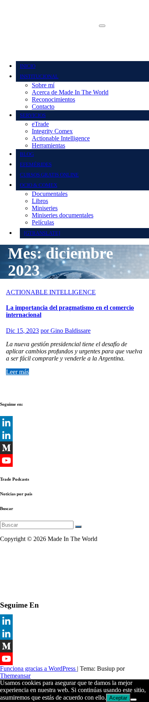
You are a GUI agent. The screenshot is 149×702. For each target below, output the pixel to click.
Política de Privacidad (27, 565)
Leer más (17, 371)
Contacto (43, 106)
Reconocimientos (53, 99)
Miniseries (45, 208)
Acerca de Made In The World (70, 92)
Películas (43, 222)
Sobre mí (43, 85)
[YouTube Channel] (74, 460)
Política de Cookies (24, 579)
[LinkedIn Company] (74, 435)
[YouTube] (74, 658)
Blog (27, 154)
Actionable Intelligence (61, 138)
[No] (133, 699)
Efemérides (36, 164)
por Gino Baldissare (66, 330)
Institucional (39, 76)
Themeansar (15, 675)
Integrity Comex (52, 131)
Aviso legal (14, 552)
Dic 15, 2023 (22, 330)
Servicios (33, 115)
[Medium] (74, 447)
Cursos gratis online (49, 175)
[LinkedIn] (74, 422)
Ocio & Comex (38, 185)
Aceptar (118, 698)
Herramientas (48, 145)
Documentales (50, 193)
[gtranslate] (42, 233)
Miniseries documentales (62, 215)
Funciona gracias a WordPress (38, 668)
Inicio (27, 66)
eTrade (40, 124)
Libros (40, 201)
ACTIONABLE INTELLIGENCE (51, 292)
